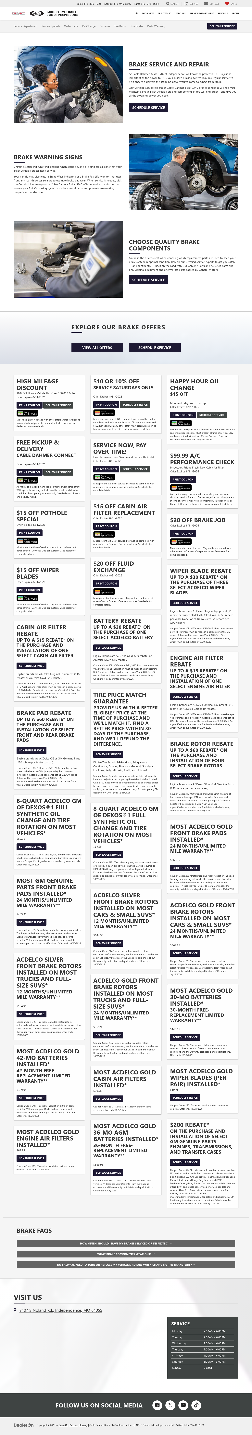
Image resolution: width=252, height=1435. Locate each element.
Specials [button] (180, 13)
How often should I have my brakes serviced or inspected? (125, 1243)
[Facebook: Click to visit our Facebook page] (157, 1405)
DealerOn (63, 1425)
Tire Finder (137, 26)
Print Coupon (29, 405)
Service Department (25, 26)
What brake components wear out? (125, 1254)
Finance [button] (223, 13)
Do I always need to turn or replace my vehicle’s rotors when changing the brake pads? (125, 1265)
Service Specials (51, 26)
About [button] (235, 13)
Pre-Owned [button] (164, 13)
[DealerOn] (24, 1425)
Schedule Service (222, 26)
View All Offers (97, 347)
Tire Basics (120, 26)
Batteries (105, 26)
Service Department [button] (202, 13)
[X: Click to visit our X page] (170, 1405)
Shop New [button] (148, 13)
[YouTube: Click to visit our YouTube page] (183, 1405)
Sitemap (74, 1425)
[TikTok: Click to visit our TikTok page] (196, 1405)
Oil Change (88, 26)
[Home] (136, 13)
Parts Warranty (156, 26)
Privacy (84, 1425)
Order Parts (71, 26)
